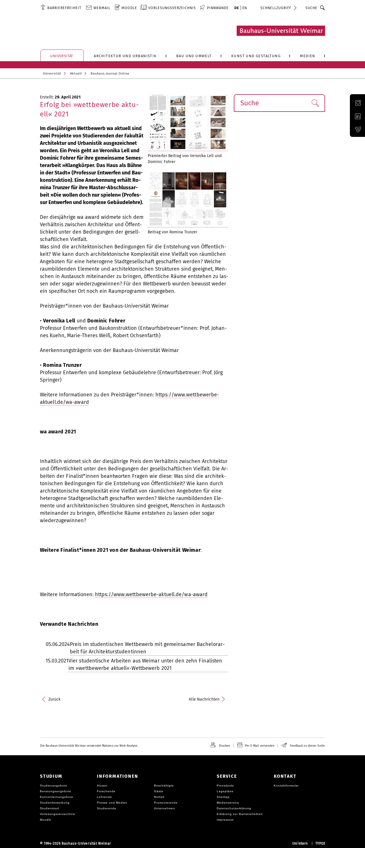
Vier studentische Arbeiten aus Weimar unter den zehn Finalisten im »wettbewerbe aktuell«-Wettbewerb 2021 (145, 664)
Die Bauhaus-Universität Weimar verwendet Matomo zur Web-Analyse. (89, 746)
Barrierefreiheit (64, 8)
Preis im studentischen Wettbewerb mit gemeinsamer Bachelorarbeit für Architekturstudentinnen (147, 648)
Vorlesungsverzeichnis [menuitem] (172, 8)
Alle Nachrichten (204, 699)
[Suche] (322, 7)
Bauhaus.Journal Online (110, 73)
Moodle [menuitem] (129, 8)
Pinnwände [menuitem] (218, 8)
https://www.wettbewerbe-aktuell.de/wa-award (151, 594)
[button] (315, 103)
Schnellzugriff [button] (275, 8)
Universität (52, 73)
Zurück (54, 699)
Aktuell (76, 73)
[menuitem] (61, 7)
